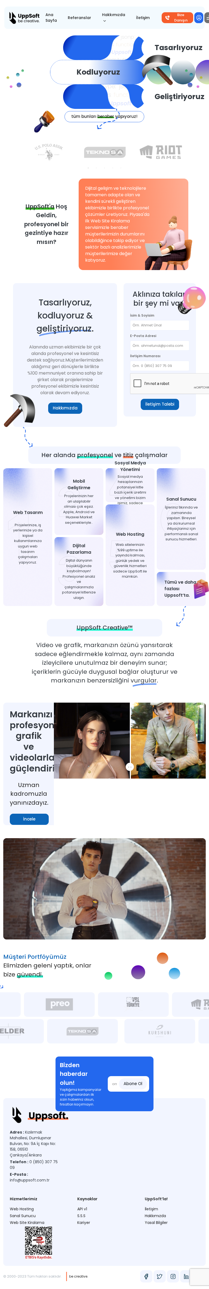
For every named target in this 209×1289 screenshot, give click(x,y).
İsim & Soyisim (142, 315)
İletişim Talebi (159, 404)
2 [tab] (96, 168)
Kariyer (83, 1222)
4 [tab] (112, 168)
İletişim (143, 17)
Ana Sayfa (51, 17)
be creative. (78, 1276)
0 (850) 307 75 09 (34, 1164)
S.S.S (81, 1215)
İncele (29, 819)
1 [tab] (88, 168)
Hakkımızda (113, 14)
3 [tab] (104, 168)
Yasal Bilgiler (156, 1222)
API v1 (82, 1209)
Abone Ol (133, 1083)
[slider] (189, 932)
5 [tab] (121, 168)
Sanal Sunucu (23, 1215)
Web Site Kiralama (27, 1222)
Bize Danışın (181, 17)
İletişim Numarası (145, 356)
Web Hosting (22, 1209)
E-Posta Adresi (143, 335)
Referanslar (79, 17)
